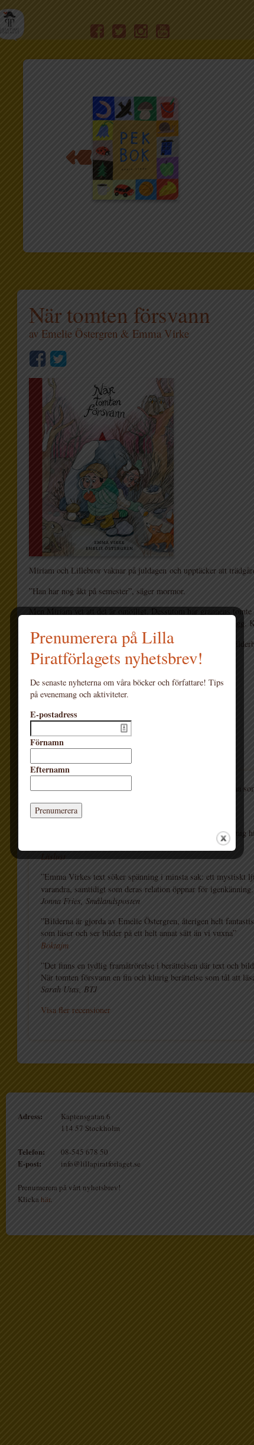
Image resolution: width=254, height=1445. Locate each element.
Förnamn (47, 742)
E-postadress (53, 714)
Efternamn (50, 770)
